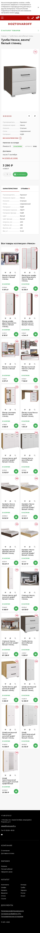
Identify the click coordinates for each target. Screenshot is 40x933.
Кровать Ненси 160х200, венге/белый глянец (8, 551)
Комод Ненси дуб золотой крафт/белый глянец (9, 460)
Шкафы (3, 887)
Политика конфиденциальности (12, 911)
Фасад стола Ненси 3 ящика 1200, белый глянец (30, 414)
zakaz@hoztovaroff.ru (8, 826)
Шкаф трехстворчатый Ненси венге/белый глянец (28, 735)
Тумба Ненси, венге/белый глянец (27, 643)
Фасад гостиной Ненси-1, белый (9, 368)
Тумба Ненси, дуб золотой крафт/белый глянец (9, 688)
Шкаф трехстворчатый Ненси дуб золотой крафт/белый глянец (10, 781)
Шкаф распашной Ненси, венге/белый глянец (29, 688)
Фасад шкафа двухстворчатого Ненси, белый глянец (9, 324)
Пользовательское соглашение (12, 916)
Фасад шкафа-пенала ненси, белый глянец (28, 323)
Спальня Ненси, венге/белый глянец (28, 597)
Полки (23, 893)
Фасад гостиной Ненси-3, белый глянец (28, 368)
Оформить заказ (6, 872)
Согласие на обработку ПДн (11, 914)
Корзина (4, 866)
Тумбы (23, 887)
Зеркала (23, 890)
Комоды (23, 885)
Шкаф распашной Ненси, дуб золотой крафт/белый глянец (9, 735)
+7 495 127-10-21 (6, 815)
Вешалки (4, 893)
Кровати (4, 890)
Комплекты (5, 885)
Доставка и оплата (7, 853)
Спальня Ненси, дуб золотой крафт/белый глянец (10, 643)
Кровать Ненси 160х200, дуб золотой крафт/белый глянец (28, 552)
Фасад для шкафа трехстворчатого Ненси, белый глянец (29, 278)
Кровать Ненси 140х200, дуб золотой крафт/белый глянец (28, 506)
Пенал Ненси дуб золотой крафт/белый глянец (9, 597)
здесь (17, 13)
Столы (3, 896)
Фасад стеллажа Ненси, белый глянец (9, 414)
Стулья (3, 898)
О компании (5, 850)
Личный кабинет (7, 869)
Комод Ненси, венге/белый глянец (27, 460)
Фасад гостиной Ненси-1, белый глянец (9, 277)
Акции (23, 896)
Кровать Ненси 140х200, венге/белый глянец (8, 506)
